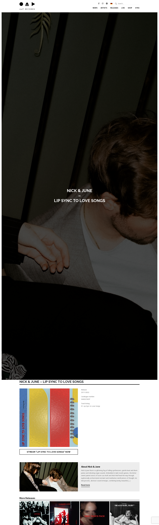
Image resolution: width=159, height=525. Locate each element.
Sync (137, 8)
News (95, 8)
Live (123, 8)
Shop (130, 8)
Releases (114, 8)
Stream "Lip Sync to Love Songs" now (49, 452)
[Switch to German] (111, 3)
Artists (104, 8)
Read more (85, 485)
